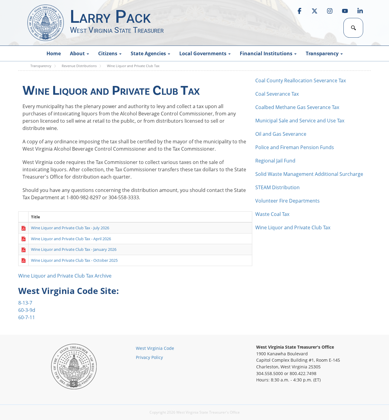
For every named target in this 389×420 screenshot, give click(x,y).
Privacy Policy (149, 357)
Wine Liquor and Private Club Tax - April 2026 (71, 238)
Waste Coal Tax (272, 214)
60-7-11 (26, 317)
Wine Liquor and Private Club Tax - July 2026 (70, 227)
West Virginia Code (155, 348)
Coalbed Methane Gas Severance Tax (297, 107)
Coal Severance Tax (277, 93)
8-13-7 (25, 302)
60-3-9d (26, 310)
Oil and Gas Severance (280, 134)
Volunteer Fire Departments (287, 200)
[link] (299, 11)
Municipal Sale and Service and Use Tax (299, 120)
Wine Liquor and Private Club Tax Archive (65, 275)
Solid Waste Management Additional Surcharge (309, 174)
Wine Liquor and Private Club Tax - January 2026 (73, 249)
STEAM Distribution (277, 187)
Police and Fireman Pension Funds (294, 147)
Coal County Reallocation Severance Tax (300, 80)
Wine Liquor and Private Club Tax (292, 227)
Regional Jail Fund (275, 160)
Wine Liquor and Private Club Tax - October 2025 (74, 260)
